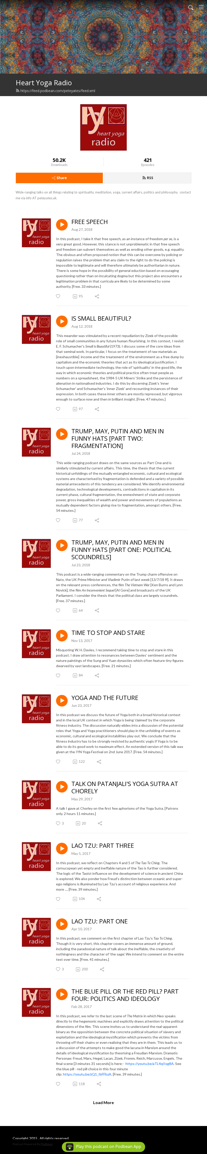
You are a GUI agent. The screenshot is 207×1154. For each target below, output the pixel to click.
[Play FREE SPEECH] (62, 225)
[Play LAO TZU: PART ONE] (62, 924)
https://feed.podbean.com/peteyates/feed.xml (57, 90)
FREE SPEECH (89, 222)
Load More (103, 1102)
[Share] (97, 296)
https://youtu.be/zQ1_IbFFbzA (87, 1074)
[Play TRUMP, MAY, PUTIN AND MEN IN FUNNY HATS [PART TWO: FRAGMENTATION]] (62, 434)
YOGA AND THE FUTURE (104, 697)
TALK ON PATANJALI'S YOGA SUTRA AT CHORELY (124, 787)
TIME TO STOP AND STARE (108, 632)
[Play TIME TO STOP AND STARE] (62, 635)
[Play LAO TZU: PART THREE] (62, 848)
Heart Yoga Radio (44, 82)
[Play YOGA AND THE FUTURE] (62, 701)
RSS (150, 177)
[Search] (190, 7)
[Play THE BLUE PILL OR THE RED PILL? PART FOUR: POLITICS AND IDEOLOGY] (62, 994)
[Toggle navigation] (201, 7)
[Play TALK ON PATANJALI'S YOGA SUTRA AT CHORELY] (62, 787)
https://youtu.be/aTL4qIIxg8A (149, 1063)
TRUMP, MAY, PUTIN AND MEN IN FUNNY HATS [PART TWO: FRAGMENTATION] (117, 438)
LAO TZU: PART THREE (102, 845)
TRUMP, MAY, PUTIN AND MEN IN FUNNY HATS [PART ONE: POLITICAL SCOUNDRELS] (121, 549)
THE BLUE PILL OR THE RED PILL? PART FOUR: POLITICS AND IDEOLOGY (125, 995)
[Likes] (58, 296)
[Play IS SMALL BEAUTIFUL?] (62, 321)
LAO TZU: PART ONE (99, 921)
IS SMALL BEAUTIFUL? (101, 318)
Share (62, 177)
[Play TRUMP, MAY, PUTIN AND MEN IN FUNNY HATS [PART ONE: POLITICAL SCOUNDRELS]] (62, 545)
